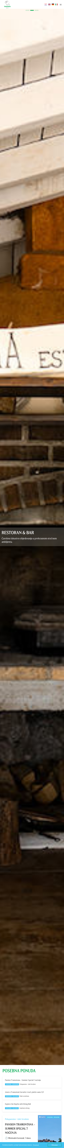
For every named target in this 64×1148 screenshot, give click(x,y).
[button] (61, 5)
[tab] (27, 10)
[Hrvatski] (45, 4)
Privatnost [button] (36, 1145)
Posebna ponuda (19, 1070)
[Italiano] (56, 4)
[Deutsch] (53, 4)
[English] (49, 4)
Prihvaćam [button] (55, 1145)
